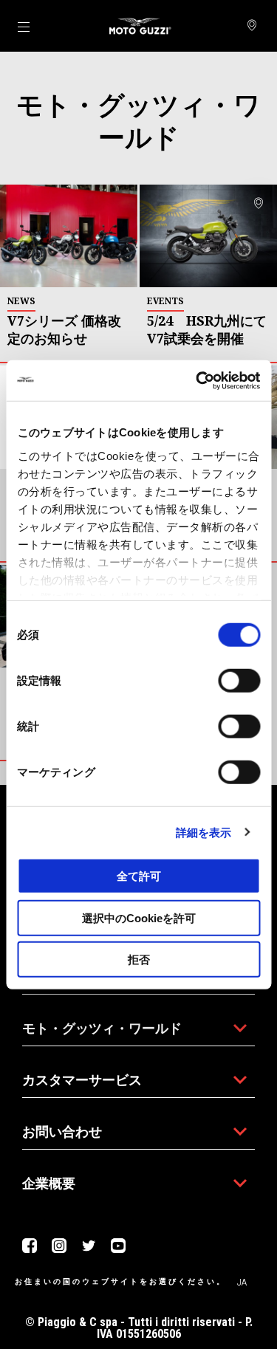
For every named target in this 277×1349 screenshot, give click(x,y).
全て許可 (139, 876)
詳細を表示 (204, 831)
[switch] (239, 681)
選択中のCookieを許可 (139, 917)
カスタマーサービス (82, 1079)
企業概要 (48, 1183)
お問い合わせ (62, 1131)
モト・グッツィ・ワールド (102, 1028)
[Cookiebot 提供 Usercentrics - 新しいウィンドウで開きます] (197, 380)
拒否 (139, 959)
